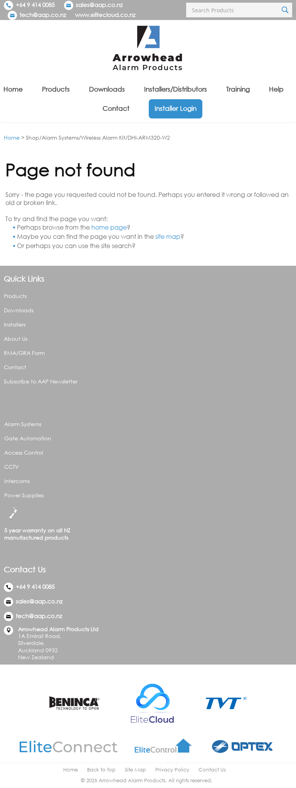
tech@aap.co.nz (43, 14)
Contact (116, 108)
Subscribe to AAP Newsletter (40, 381)
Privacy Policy (172, 769)
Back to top (101, 769)
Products (56, 89)
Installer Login (176, 108)
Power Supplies (24, 495)
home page (109, 227)
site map (167, 236)
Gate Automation (27, 438)
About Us (15, 338)
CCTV (11, 466)
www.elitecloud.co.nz (105, 14)
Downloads (107, 89)
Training (238, 89)
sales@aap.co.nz (99, 4)
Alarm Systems (22, 424)
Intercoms (17, 481)
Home (13, 89)
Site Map (135, 769)
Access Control (23, 452)
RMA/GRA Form (24, 353)
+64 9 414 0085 (34, 4)
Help (276, 89)
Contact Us (212, 769)
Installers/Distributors (175, 89)
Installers (14, 324)
